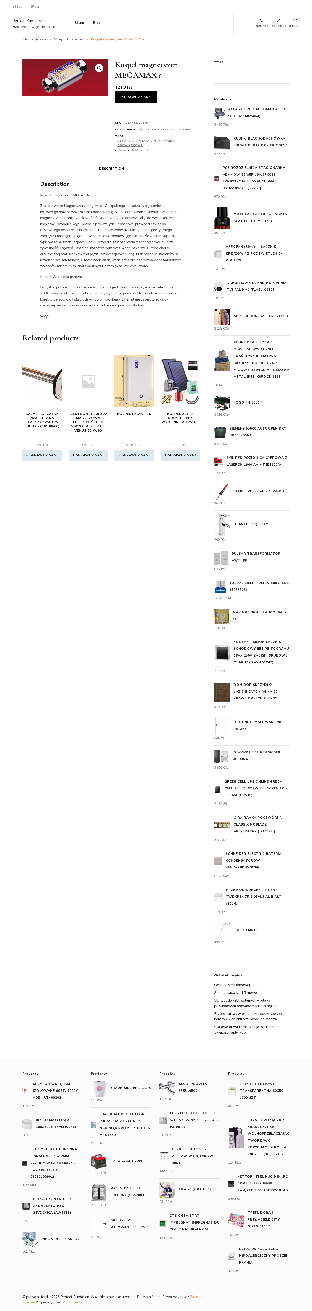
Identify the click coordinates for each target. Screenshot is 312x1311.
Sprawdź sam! (136, 97)
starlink (140, 150)
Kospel (186, 129)
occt (123, 150)
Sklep (18, 6)
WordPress (71, 1302)
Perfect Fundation (29, 20)
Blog (35, 6)
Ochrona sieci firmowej (232, 984)
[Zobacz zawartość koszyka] (294, 22)
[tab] (111, 169)
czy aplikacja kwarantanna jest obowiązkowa (146, 143)
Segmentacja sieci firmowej (236, 992)
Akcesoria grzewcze (157, 129)
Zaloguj (278, 25)
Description (111, 168)
